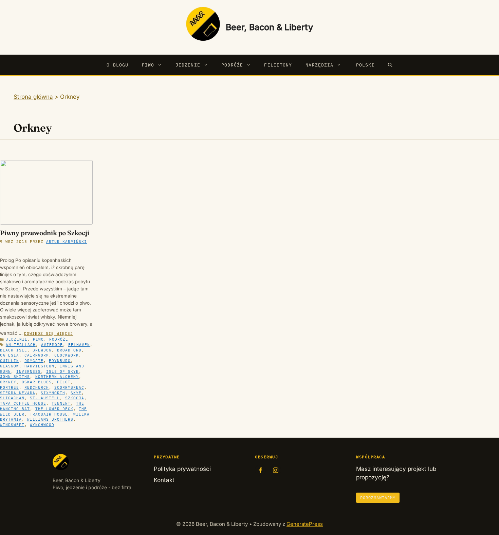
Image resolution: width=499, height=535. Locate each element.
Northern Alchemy (57, 376)
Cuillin (9, 360)
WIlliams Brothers (50, 419)
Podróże (232, 65)
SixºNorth (53, 392)
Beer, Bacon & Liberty (269, 27)
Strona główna (33, 96)
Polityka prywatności (182, 468)
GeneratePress (305, 524)
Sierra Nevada (17, 392)
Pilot (64, 382)
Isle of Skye (62, 371)
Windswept (12, 424)
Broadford (69, 350)
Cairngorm (36, 355)
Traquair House (49, 414)
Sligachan (12, 398)
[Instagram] (275, 470)
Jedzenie (187, 65)
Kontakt (164, 480)
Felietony (278, 65)
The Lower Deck (54, 408)
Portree (9, 387)
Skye (76, 392)
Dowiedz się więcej (48, 333)
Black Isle (13, 350)
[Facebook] (260, 470)
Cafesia (9, 355)
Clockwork (66, 355)
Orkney (8, 382)
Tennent (61, 403)
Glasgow (9, 366)
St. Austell (45, 398)
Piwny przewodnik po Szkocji (44, 233)
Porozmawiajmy (377, 497)
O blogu (117, 65)
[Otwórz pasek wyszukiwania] (390, 65)
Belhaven (79, 344)
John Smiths (15, 376)
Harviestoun (39, 366)
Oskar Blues (37, 382)
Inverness (28, 371)
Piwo (148, 65)
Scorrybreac (69, 387)
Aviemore (52, 344)
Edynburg (60, 360)
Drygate (33, 360)
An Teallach (21, 344)
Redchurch (36, 387)
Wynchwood (42, 424)
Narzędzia (319, 65)
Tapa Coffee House (23, 403)
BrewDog (42, 350)
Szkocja (74, 398)
